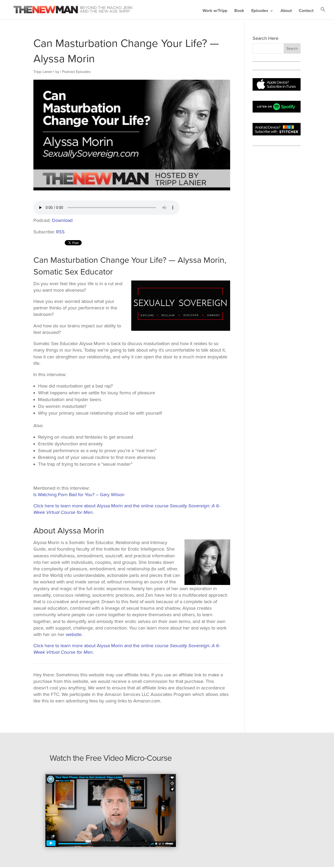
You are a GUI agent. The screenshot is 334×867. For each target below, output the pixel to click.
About (286, 11)
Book (239, 11)
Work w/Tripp (214, 11)
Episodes (259, 11)
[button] (323, 13)
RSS (60, 232)
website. (74, 634)
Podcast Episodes (76, 72)
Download (62, 220)
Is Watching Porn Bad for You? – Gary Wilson (78, 494)
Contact (306, 11)
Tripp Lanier (42, 72)
